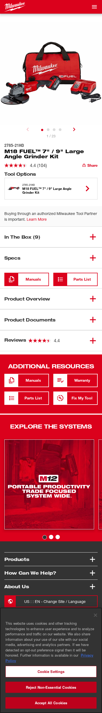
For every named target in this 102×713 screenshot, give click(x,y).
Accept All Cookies (51, 702)
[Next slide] (74, 129)
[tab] (42, 130)
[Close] (95, 615)
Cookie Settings (51, 671)
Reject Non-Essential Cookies (51, 687)
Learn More (37, 219)
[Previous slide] (27, 129)
